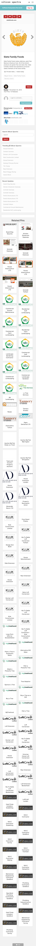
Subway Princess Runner (10, 163)
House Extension (8, 148)
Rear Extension (7, 169)
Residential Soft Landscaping (12, 210)
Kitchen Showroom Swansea (11, 187)
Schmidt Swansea (8, 190)
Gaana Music (7, 175)
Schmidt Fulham (8, 204)
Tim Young (6, 166)
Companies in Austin (13, 109)
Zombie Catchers (8, 151)
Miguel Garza (8, 76)
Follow (29, 87)
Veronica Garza (8, 78)
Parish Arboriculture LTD (10, 195)
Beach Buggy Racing (9, 172)
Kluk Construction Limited (11, 157)
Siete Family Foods (19, 76)
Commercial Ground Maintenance (13, 207)
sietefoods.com (11, 20)
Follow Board (28, 108)
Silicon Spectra (11, 2)
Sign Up (30, 8)
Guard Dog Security (9, 184)
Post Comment (26, 103)
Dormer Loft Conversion (10, 154)
